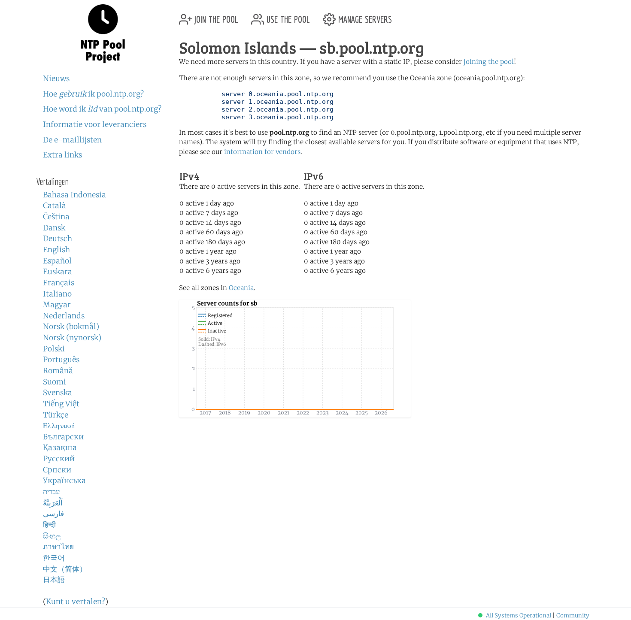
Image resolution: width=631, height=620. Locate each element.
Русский (59, 458)
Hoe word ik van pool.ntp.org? (102, 109)
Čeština (56, 216)
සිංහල (52, 536)
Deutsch (57, 238)
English (56, 249)
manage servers (364, 16)
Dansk (54, 228)
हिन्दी (49, 524)
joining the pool (489, 61)
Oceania (241, 288)
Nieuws (56, 78)
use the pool (287, 16)
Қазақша (60, 447)
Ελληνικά (59, 425)
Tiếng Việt (61, 403)
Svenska (57, 392)
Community (572, 615)
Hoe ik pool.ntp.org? (93, 94)
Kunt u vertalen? (75, 601)
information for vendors (262, 152)
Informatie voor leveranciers (94, 124)
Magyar (57, 304)
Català (54, 205)
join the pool (215, 16)
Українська (64, 480)
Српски (57, 470)
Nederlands (64, 316)
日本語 (54, 579)
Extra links (62, 155)
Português (61, 359)
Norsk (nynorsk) (72, 337)
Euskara (57, 271)
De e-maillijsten (72, 140)
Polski (54, 349)
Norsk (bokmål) (71, 326)
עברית (51, 491)
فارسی (53, 513)
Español (57, 261)
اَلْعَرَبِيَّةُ (53, 503)
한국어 (54, 558)
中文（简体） (65, 569)
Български (63, 437)
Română (58, 370)
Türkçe (55, 415)
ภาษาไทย (58, 546)
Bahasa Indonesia (74, 195)
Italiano (57, 294)
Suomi (54, 382)
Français (58, 282)
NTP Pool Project (103, 34)
